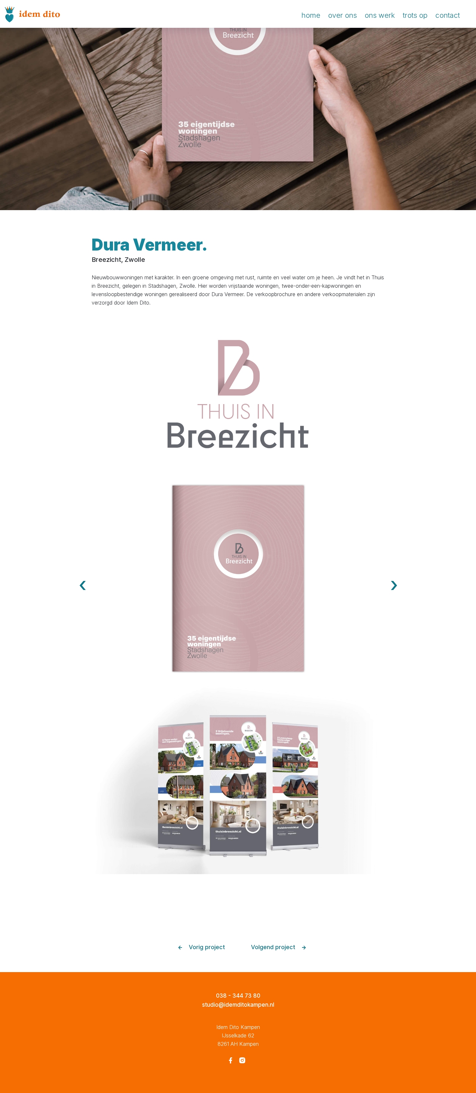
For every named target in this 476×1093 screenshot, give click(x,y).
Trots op (415, 15)
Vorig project (206, 947)
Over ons (342, 15)
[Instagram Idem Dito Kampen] (242, 1061)
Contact (447, 15)
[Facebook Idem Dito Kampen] (230, 1061)
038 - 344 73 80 (238, 995)
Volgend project (274, 947)
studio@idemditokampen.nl (238, 1005)
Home (310, 15)
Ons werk (380, 15)
